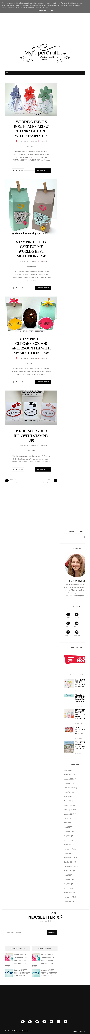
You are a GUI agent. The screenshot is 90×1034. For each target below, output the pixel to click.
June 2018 (67, 792)
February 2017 (69, 849)
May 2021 (67, 770)
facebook (68, 617)
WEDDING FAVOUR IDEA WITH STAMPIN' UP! (31, 436)
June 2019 (67, 783)
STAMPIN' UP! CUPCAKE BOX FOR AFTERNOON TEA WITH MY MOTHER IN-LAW (31, 345)
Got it (51, 11)
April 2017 (67, 840)
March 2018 (68, 805)
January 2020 (69, 779)
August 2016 (68, 871)
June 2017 (67, 831)
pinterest (68, 635)
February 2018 (69, 810)
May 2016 (67, 884)
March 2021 (68, 775)
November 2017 (69, 823)
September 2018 (70, 788)
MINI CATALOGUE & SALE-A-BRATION (81, 730)
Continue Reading (43, 170)
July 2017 (67, 827)
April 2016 (67, 888)
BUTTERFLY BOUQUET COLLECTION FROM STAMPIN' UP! (81, 714)
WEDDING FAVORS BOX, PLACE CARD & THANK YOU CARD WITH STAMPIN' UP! (31, 128)
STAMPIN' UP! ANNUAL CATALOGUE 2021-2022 (81, 683)
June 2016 (67, 879)
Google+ (68, 626)
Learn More (42, 11)
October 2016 (69, 862)
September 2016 (70, 866)
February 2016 (69, 897)
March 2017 (68, 844)
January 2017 (69, 853)
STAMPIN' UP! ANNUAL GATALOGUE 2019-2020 (81, 745)
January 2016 (69, 901)
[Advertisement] (45, 21)
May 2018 (67, 796)
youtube (76, 626)
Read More (84, 596)
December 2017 (69, 818)
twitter (77, 617)
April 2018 (67, 801)
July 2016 (67, 875)
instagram (77, 635)
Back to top (78, 1031)
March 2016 (68, 892)
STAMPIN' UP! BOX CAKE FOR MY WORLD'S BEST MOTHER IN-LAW (31, 248)
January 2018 (69, 814)
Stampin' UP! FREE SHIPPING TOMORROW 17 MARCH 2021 (82, 698)
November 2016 (69, 858)
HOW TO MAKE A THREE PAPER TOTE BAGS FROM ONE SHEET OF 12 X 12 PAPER (16, 960)
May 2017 (67, 836)
